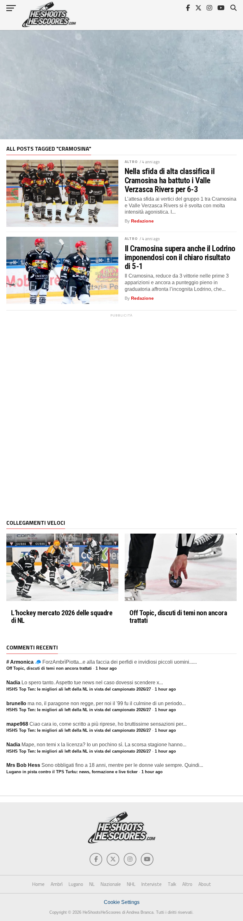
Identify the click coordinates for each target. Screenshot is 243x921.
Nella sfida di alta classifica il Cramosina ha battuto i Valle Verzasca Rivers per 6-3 (170, 180)
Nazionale (111, 884)
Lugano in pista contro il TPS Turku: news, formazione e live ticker (72, 771)
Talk (172, 884)
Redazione (142, 220)
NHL (131, 884)
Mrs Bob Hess (23, 765)
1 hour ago (106, 668)
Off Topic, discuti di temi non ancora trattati (178, 616)
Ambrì (57, 884)
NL (92, 884)
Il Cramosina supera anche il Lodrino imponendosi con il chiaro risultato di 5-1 (180, 257)
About (204, 884)
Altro (131, 162)
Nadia (13, 682)
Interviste (151, 884)
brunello (16, 703)
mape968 (17, 724)
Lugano (76, 884)
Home (38, 884)
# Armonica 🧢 (23, 662)
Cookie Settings (122, 902)
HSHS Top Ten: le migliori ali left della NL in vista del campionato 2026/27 (78, 689)
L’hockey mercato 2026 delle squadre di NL (61, 616)
